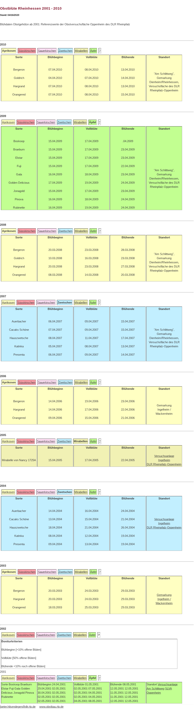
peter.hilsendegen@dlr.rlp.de (18, 706)
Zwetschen (65, 50)
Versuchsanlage (168, 684)
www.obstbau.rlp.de (51, 706)
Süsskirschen (26, 50)
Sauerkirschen (47, 50)
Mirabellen (81, 50)
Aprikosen (8, 122)
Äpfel (93, 50)
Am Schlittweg (155, 688)
